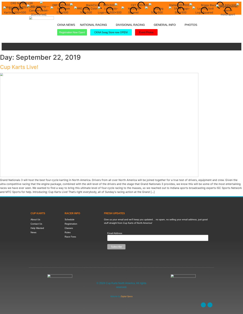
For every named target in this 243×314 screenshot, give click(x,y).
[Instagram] (209, 304)
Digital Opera (127, 296)
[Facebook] (203, 304)
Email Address (114, 233)
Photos (191, 24)
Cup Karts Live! (19, 67)
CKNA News (66, 24)
